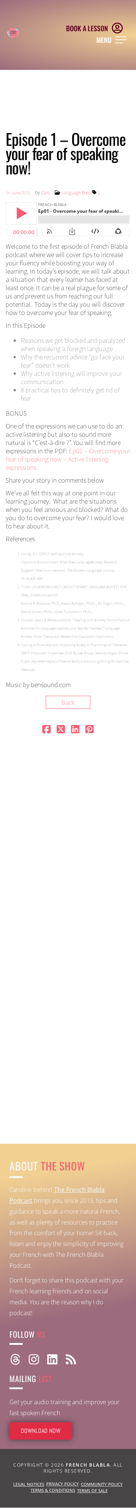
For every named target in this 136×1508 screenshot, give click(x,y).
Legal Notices (28, 1484)
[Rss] (71, 1359)
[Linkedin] (52, 1359)
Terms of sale (92, 1490)
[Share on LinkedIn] (75, 730)
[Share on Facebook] (46, 730)
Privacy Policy (62, 1484)
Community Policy (102, 1484)
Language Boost (77, 192)
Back (68, 702)
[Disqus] (68, 835)
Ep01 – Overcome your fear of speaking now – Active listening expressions (68, 459)
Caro (45, 192)
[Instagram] (34, 1359)
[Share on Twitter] (61, 730)
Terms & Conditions (53, 1490)
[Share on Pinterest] (89, 730)
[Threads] (15, 1359)
